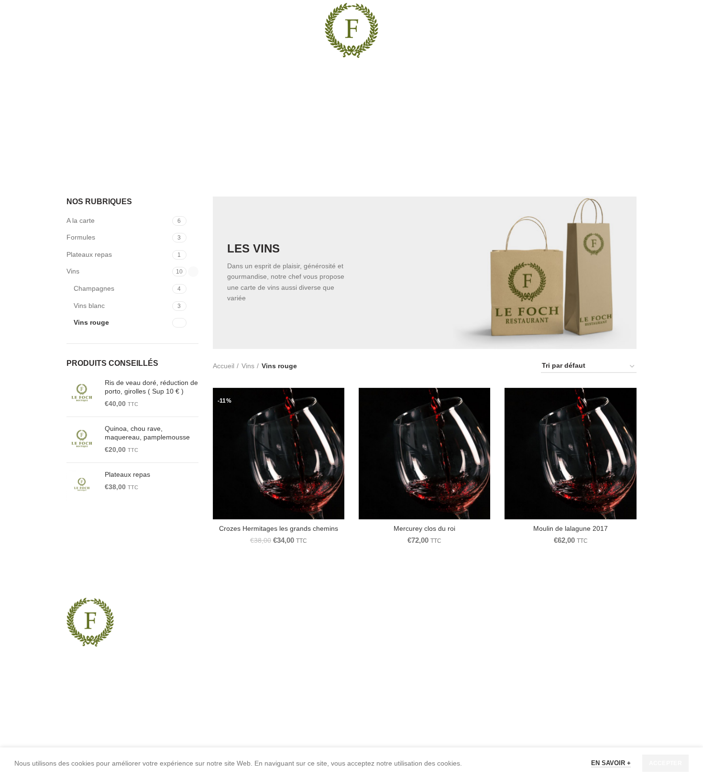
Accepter (665, 763)
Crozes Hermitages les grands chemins (278, 528)
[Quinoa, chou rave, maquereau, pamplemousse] (82, 439)
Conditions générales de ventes (553, 671)
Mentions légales (530, 638)
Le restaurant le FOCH (539, 622)
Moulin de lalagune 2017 (570, 528)
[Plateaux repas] (82, 485)
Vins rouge (91, 322)
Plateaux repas (89, 254)
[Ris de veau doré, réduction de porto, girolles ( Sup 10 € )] (82, 393)
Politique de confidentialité (544, 655)
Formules (80, 237)
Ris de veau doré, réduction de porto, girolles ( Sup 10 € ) (151, 387)
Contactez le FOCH (534, 688)
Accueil (223, 366)
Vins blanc (89, 305)
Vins (72, 271)
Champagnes (94, 288)
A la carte (80, 220)
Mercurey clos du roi (424, 528)
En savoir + (611, 763)
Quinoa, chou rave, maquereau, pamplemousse (147, 433)
